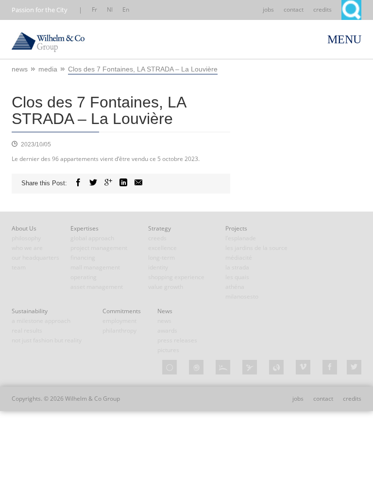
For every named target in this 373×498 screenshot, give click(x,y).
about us (24, 228)
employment (119, 321)
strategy (159, 228)
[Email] (138, 183)
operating (83, 277)
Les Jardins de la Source (256, 248)
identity (158, 267)
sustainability (30, 311)
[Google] (108, 183)
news (20, 69)
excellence (162, 248)
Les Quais (237, 277)
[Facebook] (78, 183)
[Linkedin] (123, 183)
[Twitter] (93, 183)
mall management (95, 267)
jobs (268, 9)
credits (322, 9)
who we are (27, 248)
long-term (161, 257)
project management (98, 248)
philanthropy (119, 330)
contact (294, 9)
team (19, 267)
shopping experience (176, 277)
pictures (168, 350)
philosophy (26, 238)
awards (167, 330)
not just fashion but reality (47, 340)
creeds (157, 238)
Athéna (234, 287)
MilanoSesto (241, 296)
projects (236, 228)
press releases (177, 340)
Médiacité (238, 257)
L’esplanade (240, 238)
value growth (165, 287)
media (47, 69)
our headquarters (35, 257)
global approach (92, 238)
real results (27, 330)
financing (82, 257)
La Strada (237, 267)
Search (351, 10)
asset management (96, 287)
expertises (84, 228)
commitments (121, 311)
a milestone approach (41, 321)
